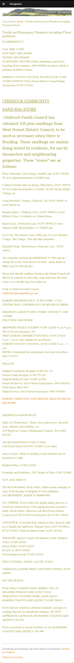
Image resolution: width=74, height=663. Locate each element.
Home (20, 21)
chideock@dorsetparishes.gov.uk (20, 293)
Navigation (16, 3)
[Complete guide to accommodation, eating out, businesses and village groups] (37, 14)
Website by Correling (12, 657)
